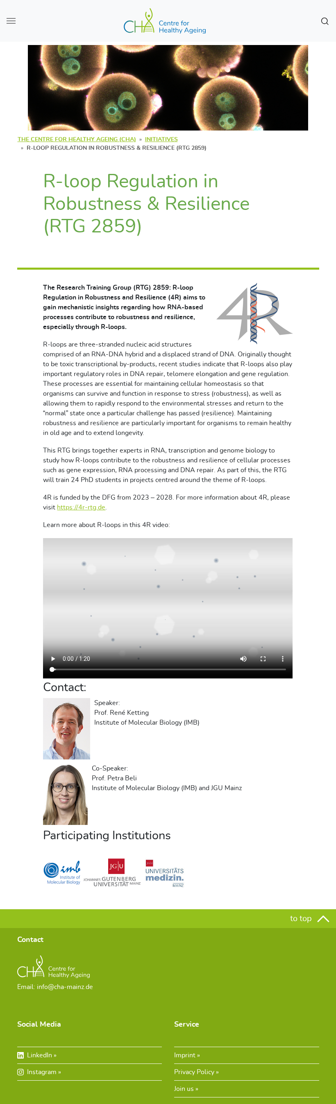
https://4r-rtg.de (81, 507)
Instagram (42, 1072)
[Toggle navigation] (11, 21)
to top (302, 919)
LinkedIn (40, 1055)
